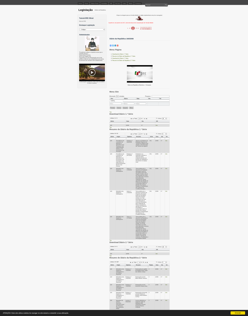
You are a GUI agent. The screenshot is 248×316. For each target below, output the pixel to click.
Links (124, 3)
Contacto (138, 3)
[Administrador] (92, 43)
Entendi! (238, 313)
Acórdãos (104, 3)
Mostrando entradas (116, 96)
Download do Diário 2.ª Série (120, 58)
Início (80, 3)
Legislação (85, 9)
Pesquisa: (148, 96)
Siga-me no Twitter (93, 15)
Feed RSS (91, 15)
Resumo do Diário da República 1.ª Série (123, 56)
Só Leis (117, 3)
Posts (86, 3)
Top (110, 112)
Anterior (119, 107)
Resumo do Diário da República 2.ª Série (123, 60)
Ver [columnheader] (160, 98)
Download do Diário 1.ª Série (120, 54)
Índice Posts (95, 3)
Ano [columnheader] (112, 98)
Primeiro (112, 107)
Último (131, 107)
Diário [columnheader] (126, 98)
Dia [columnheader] (149, 98)
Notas (130, 3)
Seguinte (125, 107)
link (157, 125)
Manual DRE (82, 21)
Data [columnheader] (138, 98)
